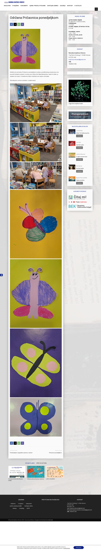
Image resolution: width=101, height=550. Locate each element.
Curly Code (50, 520)
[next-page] (12, 484)
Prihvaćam (78, 547)
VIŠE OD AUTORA (41, 463)
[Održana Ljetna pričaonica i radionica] (35, 472)
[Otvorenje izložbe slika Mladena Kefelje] (17, 472)
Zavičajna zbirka (52, 5)
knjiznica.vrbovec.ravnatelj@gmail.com (82, 510)
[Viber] (22, 24)
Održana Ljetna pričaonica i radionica (35, 479)
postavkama (66, 548)
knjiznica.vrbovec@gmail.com (77, 59)
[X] (15, 24)
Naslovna (7, 5)
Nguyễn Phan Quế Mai (81, 177)
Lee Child (78, 142)
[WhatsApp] (18, 24)
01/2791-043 (72, 57)
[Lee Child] (72, 143)
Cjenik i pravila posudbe (37, 5)
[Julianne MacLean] (72, 155)
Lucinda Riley (79, 130)
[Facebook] (11, 24)
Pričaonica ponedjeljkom (55, 452)
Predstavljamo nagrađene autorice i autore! (21, 452)
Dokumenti (24, 5)
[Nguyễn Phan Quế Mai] (72, 178)
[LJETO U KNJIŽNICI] (54, 472)
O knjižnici (15, 5)
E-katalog (78, 5)
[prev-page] (9, 484)
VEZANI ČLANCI (30, 463)
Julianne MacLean (80, 154)
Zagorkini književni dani (76, 103)
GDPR (28, 508)
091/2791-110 (70, 506)
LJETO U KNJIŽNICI (50, 479)
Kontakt (70, 5)
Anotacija (79, 135)
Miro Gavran (79, 166)
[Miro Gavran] (72, 167)
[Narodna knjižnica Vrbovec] (14, 2)
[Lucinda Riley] (72, 131)
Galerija (62, 5)
